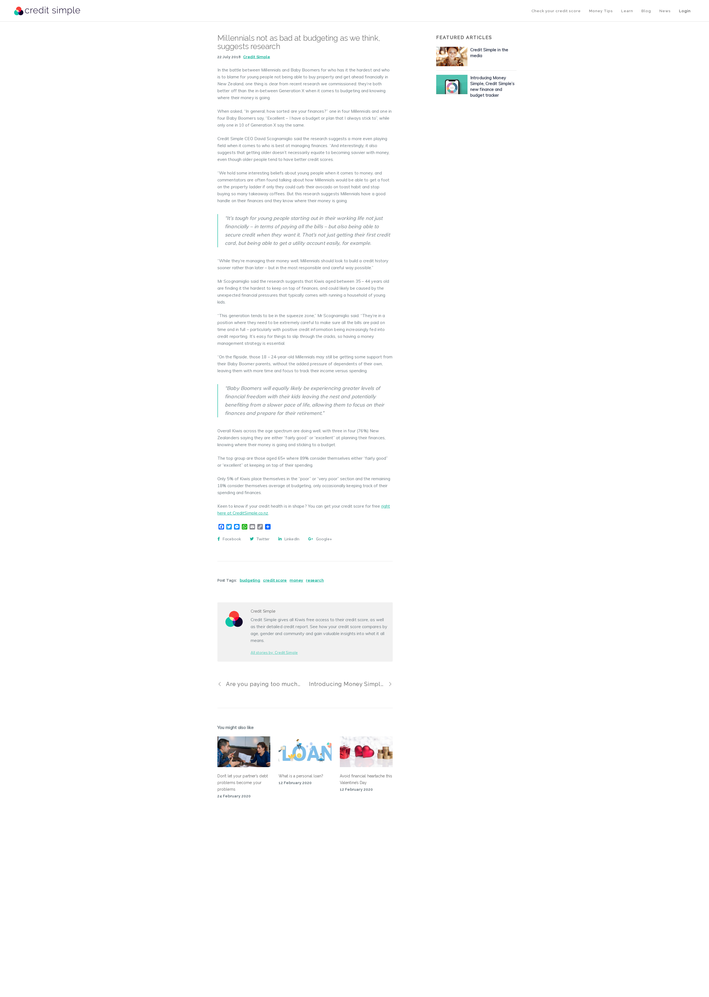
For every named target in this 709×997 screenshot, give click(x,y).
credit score (275, 580)
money (296, 580)
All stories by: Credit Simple (274, 652)
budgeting (250, 580)
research (315, 580)
